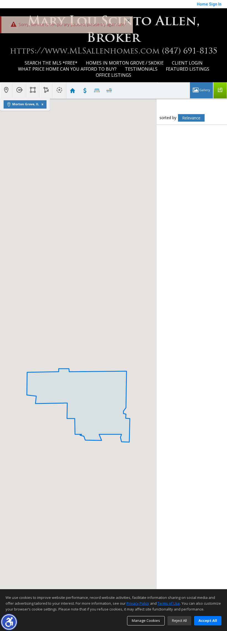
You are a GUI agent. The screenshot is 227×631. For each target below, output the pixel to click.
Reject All (179, 620)
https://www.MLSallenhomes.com (84, 51)
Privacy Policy (138, 603)
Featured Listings (187, 69)
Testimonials (141, 69)
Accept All (207, 620)
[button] (9, 622)
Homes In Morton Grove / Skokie (125, 63)
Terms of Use (169, 603)
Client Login (187, 63)
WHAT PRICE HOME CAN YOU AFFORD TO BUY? (67, 69)
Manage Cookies (146, 620)
